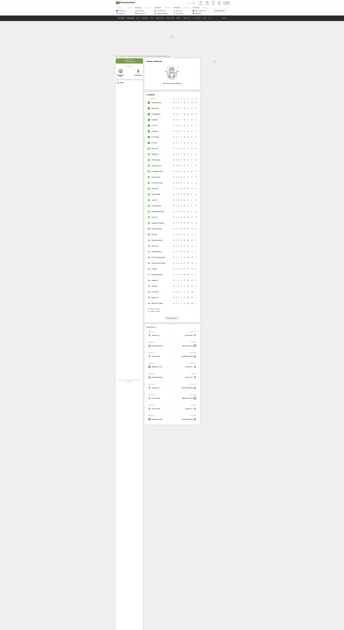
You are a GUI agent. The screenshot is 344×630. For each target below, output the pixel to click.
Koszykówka (197, 18)
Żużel (152, 18)
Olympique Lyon (156, 102)
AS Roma (154, 143)
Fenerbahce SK (156, 206)
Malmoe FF (154, 297)
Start (117, 56)
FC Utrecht (154, 292)
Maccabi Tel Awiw (157, 303)
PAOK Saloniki (155, 194)
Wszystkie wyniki (219, 10)
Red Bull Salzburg (156, 274)
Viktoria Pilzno (155, 177)
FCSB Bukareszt (156, 252)
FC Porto (154, 125)
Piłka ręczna (187, 18)
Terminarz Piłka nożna (132, 56)
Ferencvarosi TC (156, 166)
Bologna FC (155, 154)
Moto (204, 18)
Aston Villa (154, 108)
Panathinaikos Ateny (157, 211)
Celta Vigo (154, 188)
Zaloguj (226, 3)
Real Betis (154, 120)
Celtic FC (154, 217)
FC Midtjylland (155, 114)
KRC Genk (154, 148)
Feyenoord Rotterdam (158, 263)
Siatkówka (145, 18)
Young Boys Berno (157, 240)
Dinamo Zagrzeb (156, 229)
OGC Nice (154, 286)
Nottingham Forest (157, 171)
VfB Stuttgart (155, 160)
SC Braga (154, 131)
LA (209, 18)
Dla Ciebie (121, 18)
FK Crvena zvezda (157, 183)
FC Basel (154, 269)
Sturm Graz (154, 246)
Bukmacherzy (160, 18)
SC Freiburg (155, 137)
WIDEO (178, 18)
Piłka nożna (130, 18)
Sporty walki (170, 18)
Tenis (137, 18)
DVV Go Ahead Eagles (158, 257)
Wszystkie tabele (171, 318)
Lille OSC (154, 200)
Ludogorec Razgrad (157, 223)
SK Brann (154, 234)
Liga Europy (143, 56)
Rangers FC (155, 280)
